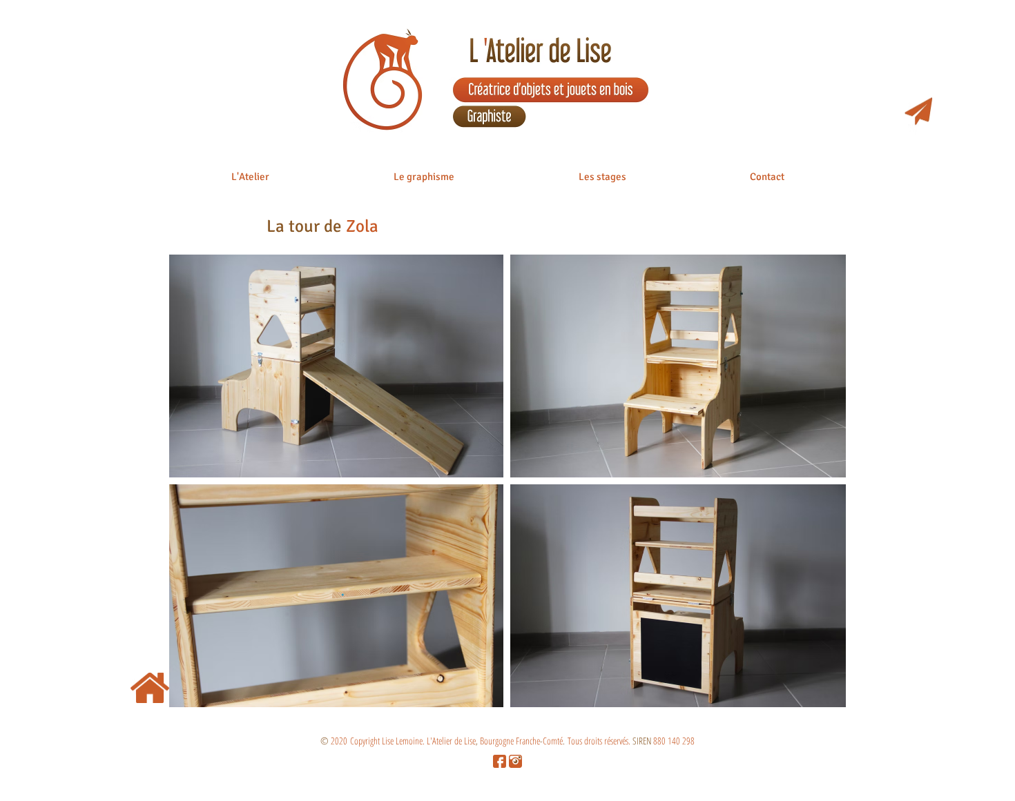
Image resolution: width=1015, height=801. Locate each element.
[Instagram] (515, 761)
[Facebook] (499, 761)
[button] (250, 181)
